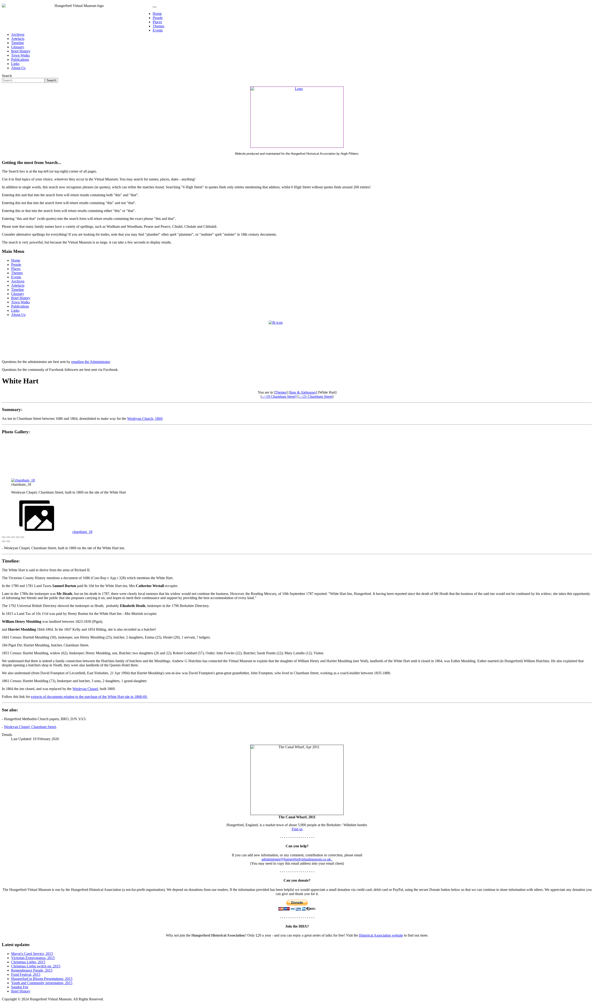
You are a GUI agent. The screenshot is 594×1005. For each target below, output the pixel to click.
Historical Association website (381, 935)
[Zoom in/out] (17, 537)
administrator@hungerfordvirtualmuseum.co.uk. (297, 859)
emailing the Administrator (90, 362)
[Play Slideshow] (22, 537)
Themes (158, 26)
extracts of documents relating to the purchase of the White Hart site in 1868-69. (89, 697)
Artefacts (17, 39)
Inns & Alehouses (303, 392)
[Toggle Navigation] (154, 7)
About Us (18, 68)
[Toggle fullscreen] (13, 537)
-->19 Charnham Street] (279, 396)
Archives (17, 34)
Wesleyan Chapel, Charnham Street (30, 727)
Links (15, 64)
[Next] (8, 541)
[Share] (8, 537)
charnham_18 (82, 532)
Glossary (17, 47)
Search (7, 76)
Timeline (17, 43)
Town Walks (20, 55)
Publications (20, 59)
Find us (297, 829)
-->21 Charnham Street (315, 396)
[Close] (4, 537)
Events (158, 30)
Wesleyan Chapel (85, 689)
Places (157, 22)
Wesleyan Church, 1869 (144, 419)
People (158, 18)
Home (157, 14)
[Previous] (4, 541)
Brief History (20, 51)
